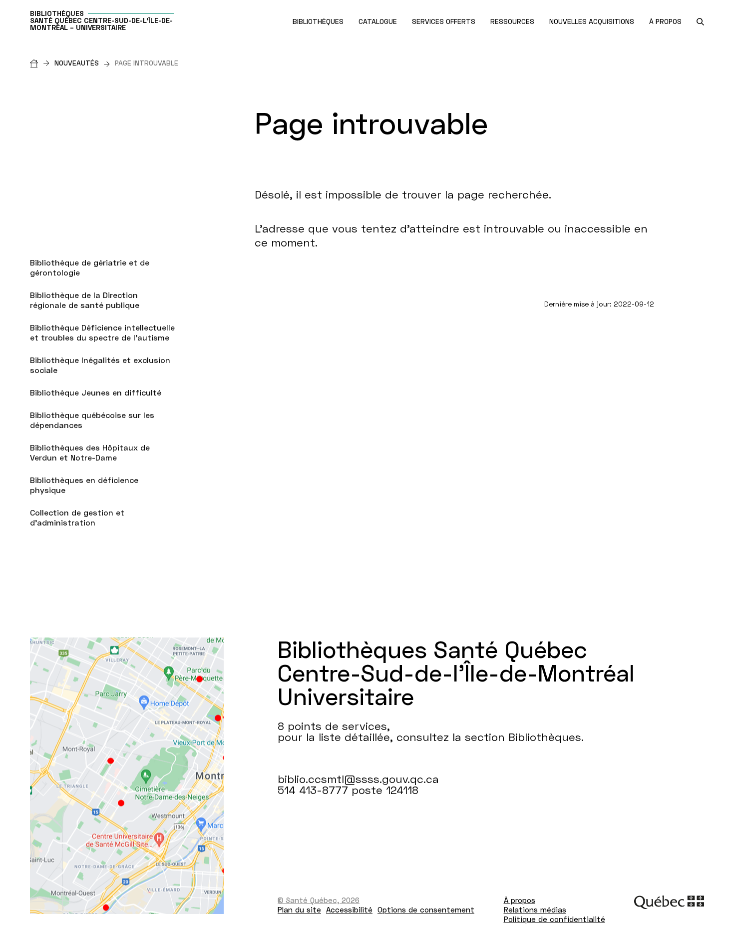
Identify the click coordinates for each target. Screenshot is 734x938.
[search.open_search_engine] (700, 22)
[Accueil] (42, 63)
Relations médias (535, 909)
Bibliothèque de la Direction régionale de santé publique (84, 300)
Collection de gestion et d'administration (77, 517)
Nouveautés (76, 62)
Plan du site (299, 909)
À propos (519, 900)
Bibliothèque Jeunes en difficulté (95, 392)
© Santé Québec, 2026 (319, 900)
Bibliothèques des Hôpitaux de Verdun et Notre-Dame (90, 452)
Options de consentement (425, 909)
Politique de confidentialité (554, 919)
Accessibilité (349, 909)
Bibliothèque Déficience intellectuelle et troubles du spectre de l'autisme (102, 332)
